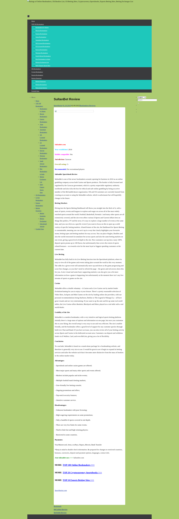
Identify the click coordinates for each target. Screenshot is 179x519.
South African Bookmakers (43, 163)
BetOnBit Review (60, 513)
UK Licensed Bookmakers (43, 137)
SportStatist (58, 106)
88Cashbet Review (60, 510)
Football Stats (40, 229)
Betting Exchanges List (43, 179)
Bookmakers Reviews (88, 106)
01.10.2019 (67, 106)
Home (37, 101)
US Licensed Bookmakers (43, 145)
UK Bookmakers (40, 195)
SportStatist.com (61, 490)
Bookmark (57, 506)
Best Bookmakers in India (43, 171)
